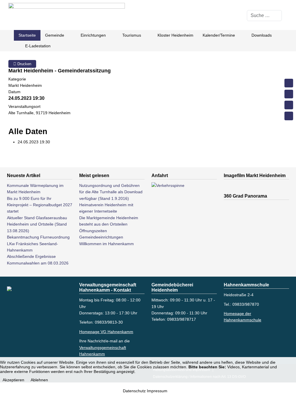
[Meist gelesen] (288, 105)
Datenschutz (134, 391)
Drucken (23, 64)
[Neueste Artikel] (288, 94)
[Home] (288, 83)
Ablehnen (39, 380)
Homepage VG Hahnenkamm (106, 331)
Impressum (157, 391)
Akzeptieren (13, 380)
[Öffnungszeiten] (288, 116)
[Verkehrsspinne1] (180, 225)
